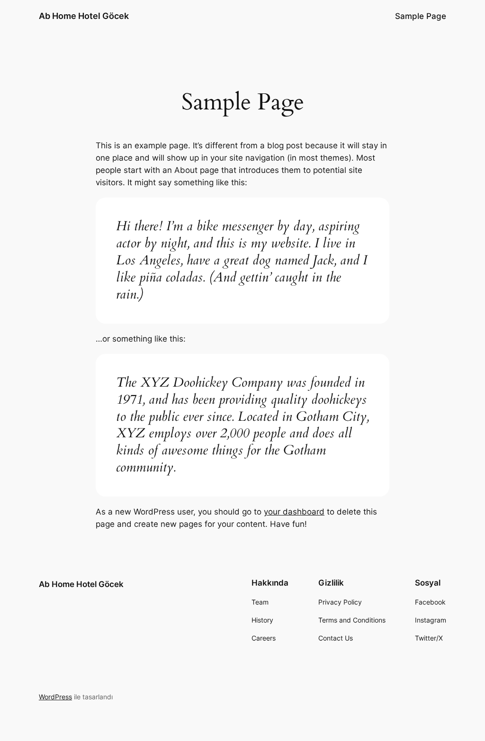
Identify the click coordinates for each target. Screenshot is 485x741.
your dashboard (294, 511)
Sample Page (420, 16)
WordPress (55, 697)
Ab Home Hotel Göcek (84, 16)
